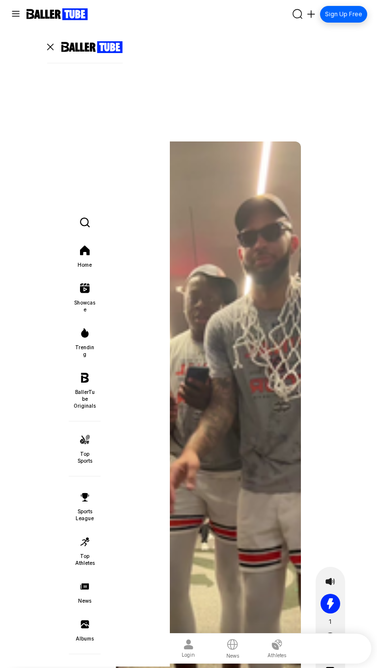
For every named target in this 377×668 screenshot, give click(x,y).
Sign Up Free (343, 14)
